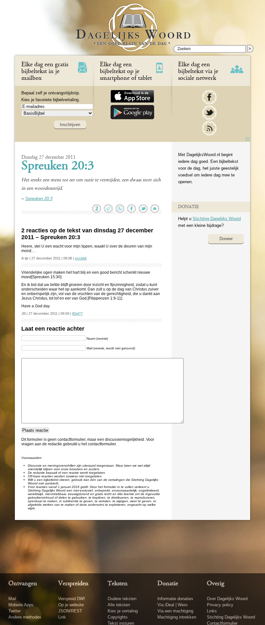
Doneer (226, 238)
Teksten (118, 583)
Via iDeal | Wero (172, 604)
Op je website (71, 604)
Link (62, 617)
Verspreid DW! (71, 598)
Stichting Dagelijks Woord (217, 218)
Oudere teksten (122, 598)
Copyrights (118, 617)
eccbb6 (81, 258)
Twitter (14, 611)
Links (212, 611)
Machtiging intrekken (176, 617)
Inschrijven (70, 124)
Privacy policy (220, 604)
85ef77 (77, 313)
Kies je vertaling (123, 611)
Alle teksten (119, 604)
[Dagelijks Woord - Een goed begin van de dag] (133, 32)
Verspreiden (73, 583)
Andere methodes (24, 617)
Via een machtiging (175, 611)
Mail (12, 598)
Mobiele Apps (21, 604)
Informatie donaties (175, 598)
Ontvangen (22, 583)
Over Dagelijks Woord (227, 598)
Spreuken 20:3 (57, 166)
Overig (215, 583)
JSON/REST (70, 611)
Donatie (167, 583)
